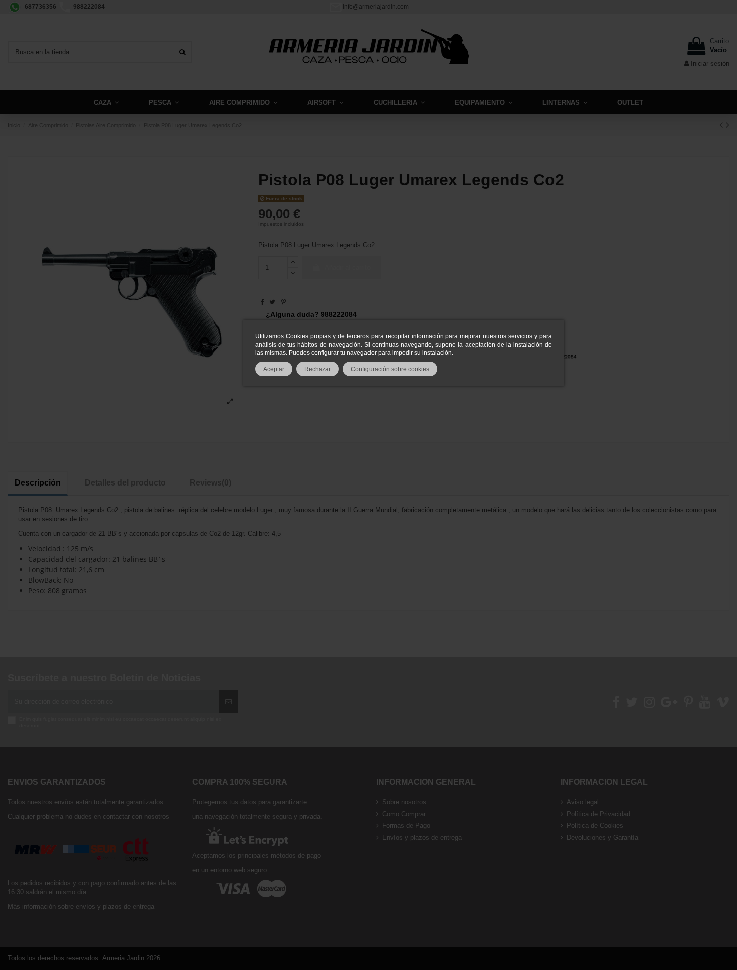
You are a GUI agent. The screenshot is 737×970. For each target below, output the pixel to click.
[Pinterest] (283, 302)
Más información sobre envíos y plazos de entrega (81, 906)
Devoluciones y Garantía (602, 837)
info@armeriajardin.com (376, 6)
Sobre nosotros (404, 802)
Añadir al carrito (348, 267)
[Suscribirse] (228, 701)
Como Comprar (404, 814)
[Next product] (727, 124)
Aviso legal (583, 802)
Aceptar (273, 369)
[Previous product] (722, 124)
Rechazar (317, 369)
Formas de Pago (406, 825)
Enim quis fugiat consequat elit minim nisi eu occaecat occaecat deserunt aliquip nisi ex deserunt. (120, 722)
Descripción (38, 482)
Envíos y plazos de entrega (422, 837)
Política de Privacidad (598, 814)
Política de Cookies (595, 825)
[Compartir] (262, 302)
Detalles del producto (125, 482)
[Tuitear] (272, 302)
